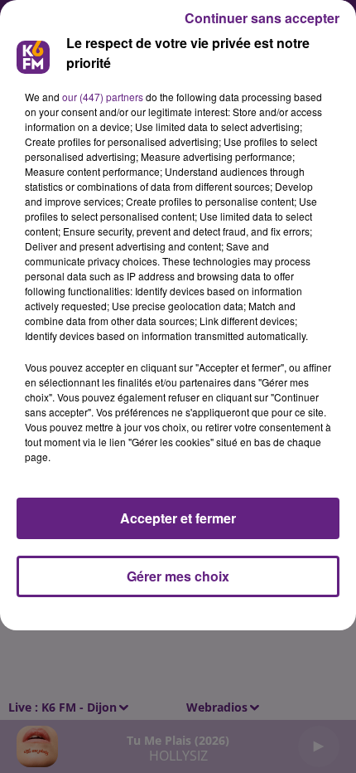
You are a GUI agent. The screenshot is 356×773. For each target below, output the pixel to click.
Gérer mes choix (178, 576)
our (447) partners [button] (102, 97)
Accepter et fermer (178, 517)
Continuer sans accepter (262, 17)
